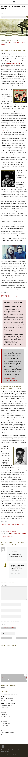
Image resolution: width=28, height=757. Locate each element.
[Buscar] (27, 17)
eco (11, 533)
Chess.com (3, 709)
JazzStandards (4, 721)
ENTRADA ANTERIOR (6, 637)
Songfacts (3, 730)
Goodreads (3, 719)
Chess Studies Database (6, 705)
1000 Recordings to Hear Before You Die (10, 694)
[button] (14, 2)
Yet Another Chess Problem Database (9, 737)
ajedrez (9, 531)
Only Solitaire (4, 728)
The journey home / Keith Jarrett (11, 380)
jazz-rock (4, 535)
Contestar (14, 551)
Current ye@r (5, 630)
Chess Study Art (4, 707)
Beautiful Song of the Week (7, 698)
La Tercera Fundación (5, 723)
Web (2, 613)
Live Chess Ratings (5, 725)
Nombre (3, 602)
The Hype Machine (5, 734)
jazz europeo (22, 533)
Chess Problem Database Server (8, 703)
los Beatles (8, 63)
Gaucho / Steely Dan (6, 296)
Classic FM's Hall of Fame (6, 716)
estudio (15, 533)
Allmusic (3, 696)
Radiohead (4, 67)
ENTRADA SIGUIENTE (21, 637)
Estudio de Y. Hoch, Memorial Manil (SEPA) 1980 (12, 524)
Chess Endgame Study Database (8, 700)
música (14, 531)
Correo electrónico (7, 607)
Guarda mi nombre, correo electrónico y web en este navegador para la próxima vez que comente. (14, 623)
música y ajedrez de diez (13, 7)
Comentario (5, 585)
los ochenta (11, 535)
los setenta (18, 535)
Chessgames (4, 714)
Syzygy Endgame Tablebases (7, 732)
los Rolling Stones (15, 63)
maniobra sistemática (7, 536)
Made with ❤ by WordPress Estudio (14, 754)
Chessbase (3, 712)
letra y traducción (17, 296)
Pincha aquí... (4, 687)
